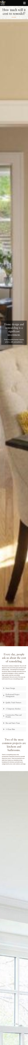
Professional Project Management (12, 695)
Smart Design (10, 688)
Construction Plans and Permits (14, 716)
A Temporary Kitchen (13, 709)
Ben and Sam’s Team (13, 723)
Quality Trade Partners (13, 702)
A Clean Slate (10, 729)
